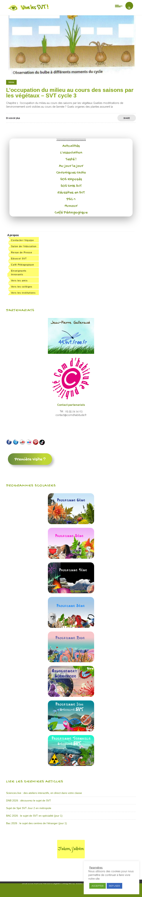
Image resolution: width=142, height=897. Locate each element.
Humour (71, 206)
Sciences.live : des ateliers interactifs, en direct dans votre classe (44, 792)
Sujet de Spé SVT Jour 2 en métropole (28, 808)
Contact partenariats (71, 404)
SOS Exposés (71, 179)
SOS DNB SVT (71, 186)
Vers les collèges (21, 286)
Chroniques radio (71, 172)
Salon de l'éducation (24, 246)
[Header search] (129, 8)
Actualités (71, 146)
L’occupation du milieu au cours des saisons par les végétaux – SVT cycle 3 (69, 93)
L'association (71, 152)
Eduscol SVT (19, 258)
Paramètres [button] (96, 867)
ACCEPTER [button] (98, 885)
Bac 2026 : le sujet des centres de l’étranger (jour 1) (36, 823)
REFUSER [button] (114, 885)
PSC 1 (71, 199)
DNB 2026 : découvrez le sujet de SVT (28, 800)
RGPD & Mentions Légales (47, 883)
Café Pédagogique (71, 212)
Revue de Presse (21, 252)
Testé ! (71, 159)
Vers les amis (19, 280)
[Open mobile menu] (118, 5)
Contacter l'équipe (22, 240)
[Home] (28, 10)
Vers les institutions (23, 293)
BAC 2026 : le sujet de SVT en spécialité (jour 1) (34, 815)
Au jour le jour (71, 166)
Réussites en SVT (71, 192)
